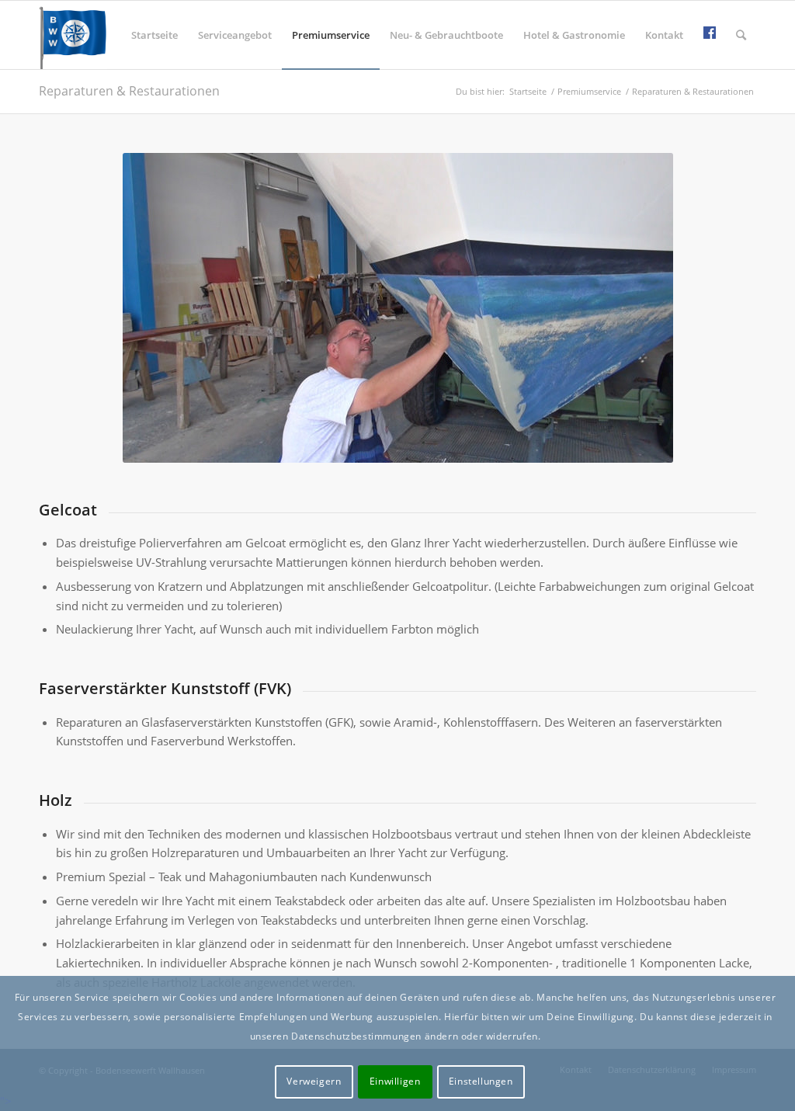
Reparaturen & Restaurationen (129, 90)
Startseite (528, 91)
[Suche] (741, 35)
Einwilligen (395, 1081)
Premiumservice (589, 91)
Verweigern (313, 1081)
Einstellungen (481, 1081)
